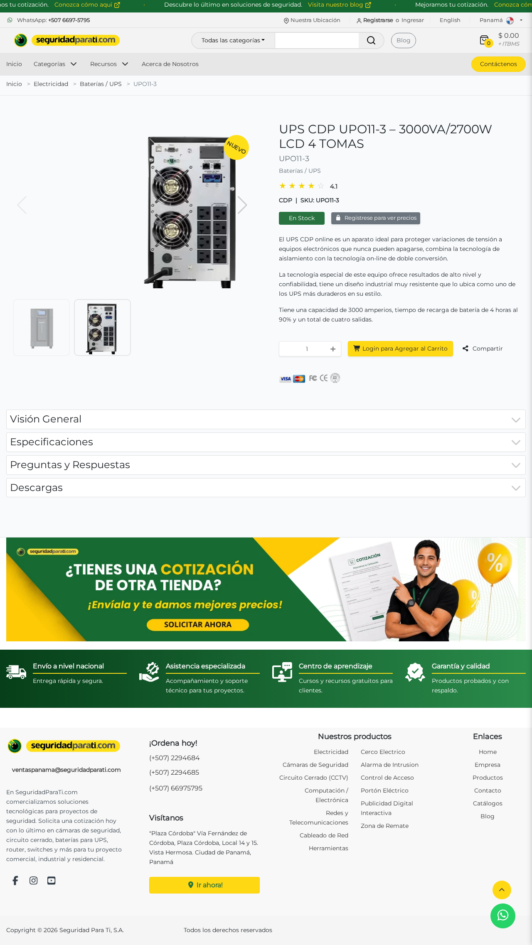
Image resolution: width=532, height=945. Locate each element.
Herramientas (328, 848)
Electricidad (51, 84)
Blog (404, 40)
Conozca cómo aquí (84, 4)
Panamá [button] (492, 20)
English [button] (450, 20)
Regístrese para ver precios (379, 218)
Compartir (487, 348)
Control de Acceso (387, 777)
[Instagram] (33, 881)
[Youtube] (51, 881)
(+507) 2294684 (174, 758)
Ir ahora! (209, 885)
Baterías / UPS (101, 84)
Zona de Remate (385, 826)
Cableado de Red (324, 835)
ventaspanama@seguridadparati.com (66, 769)
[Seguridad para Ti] (66, 746)
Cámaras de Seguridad (315, 764)
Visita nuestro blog (336, 4)
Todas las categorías (231, 40)
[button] (502, 890)
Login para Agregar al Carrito (404, 348)
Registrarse (378, 20)
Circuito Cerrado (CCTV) (313, 777)
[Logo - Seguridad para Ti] (67, 40)
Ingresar (412, 20)
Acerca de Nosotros (170, 64)
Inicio (14, 64)
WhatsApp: (53, 20)
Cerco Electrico (383, 752)
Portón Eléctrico (385, 790)
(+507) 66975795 (175, 788)
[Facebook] (15, 881)
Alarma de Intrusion (390, 764)
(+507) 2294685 (174, 772)
